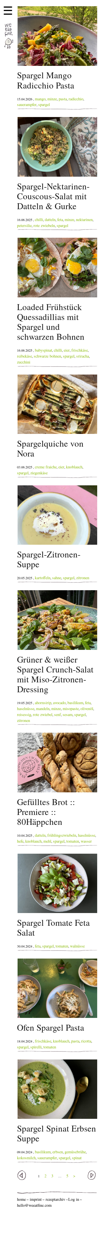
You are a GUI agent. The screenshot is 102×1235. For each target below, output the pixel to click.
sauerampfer (27, 104)
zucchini (23, 362)
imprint (36, 1199)
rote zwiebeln (44, 225)
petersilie (24, 225)
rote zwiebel (42, 714)
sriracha (82, 356)
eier (67, 350)
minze (52, 98)
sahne (56, 577)
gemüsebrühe (75, 1151)
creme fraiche (46, 467)
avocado (59, 702)
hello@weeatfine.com (34, 1205)
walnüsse (77, 946)
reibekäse (24, 356)
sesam (68, 714)
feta (60, 219)
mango (40, 98)
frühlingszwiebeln (61, 835)
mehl (47, 841)
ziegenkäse (39, 472)
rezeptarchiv (55, 1199)
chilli (39, 219)
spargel (44, 104)
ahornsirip (43, 702)
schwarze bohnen (47, 356)
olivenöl (86, 708)
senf (57, 714)
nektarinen (84, 219)
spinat (77, 1157)
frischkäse (79, 350)
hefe (20, 841)
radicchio (76, 98)
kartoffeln (42, 577)
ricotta (86, 1041)
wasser (86, 841)
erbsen (57, 1151)
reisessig (24, 714)
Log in (73, 1199)
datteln (50, 219)
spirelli (36, 1047)
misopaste (71, 708)
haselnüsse (25, 708)
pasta (63, 98)
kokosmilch (26, 1157)
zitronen (82, 577)
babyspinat (43, 350)
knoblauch (74, 467)
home (21, 1199)
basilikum (75, 702)
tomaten (72, 841)
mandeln (43, 708)
